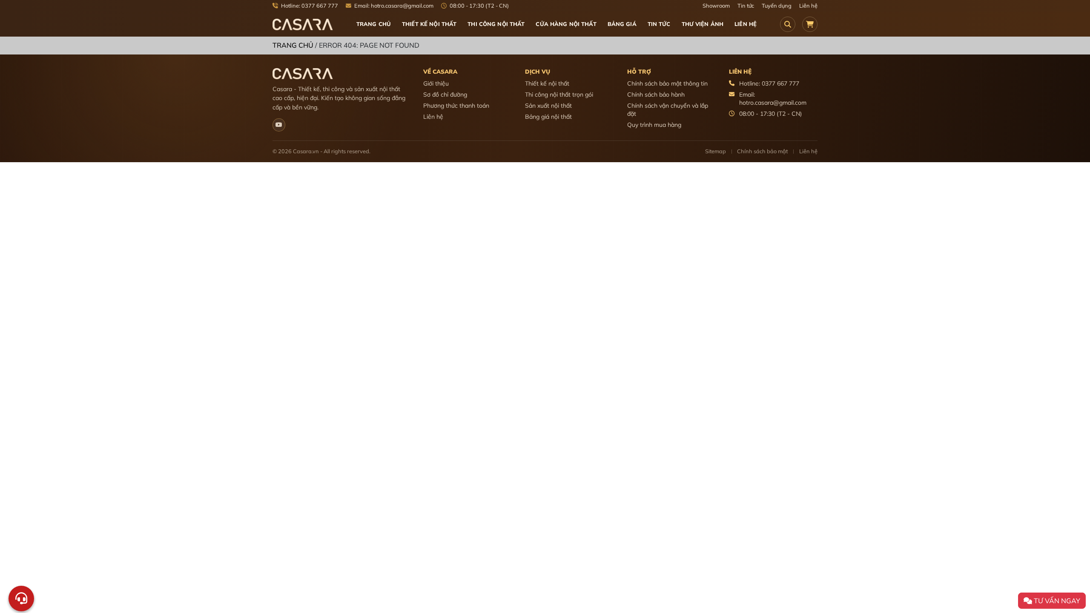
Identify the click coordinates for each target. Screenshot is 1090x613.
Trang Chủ (292, 45)
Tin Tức (659, 23)
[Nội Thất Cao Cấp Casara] (302, 24)
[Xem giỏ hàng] (810, 24)
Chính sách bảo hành (656, 94)
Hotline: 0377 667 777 (309, 6)
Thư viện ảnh (703, 23)
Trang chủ (373, 23)
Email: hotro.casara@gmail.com (393, 6)
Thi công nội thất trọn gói (559, 94)
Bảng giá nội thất (548, 116)
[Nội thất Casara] (278, 124)
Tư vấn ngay (1056, 600)
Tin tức (745, 6)
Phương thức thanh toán (456, 105)
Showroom (716, 6)
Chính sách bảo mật (762, 151)
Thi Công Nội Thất (496, 23)
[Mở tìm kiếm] (787, 24)
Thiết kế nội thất (547, 83)
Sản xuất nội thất (548, 105)
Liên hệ (808, 6)
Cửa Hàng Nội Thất (566, 23)
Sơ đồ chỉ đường (445, 94)
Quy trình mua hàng (654, 125)
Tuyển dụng (777, 6)
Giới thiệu (436, 83)
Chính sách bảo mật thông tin (667, 83)
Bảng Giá (622, 23)
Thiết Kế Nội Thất (429, 23)
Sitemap (715, 151)
